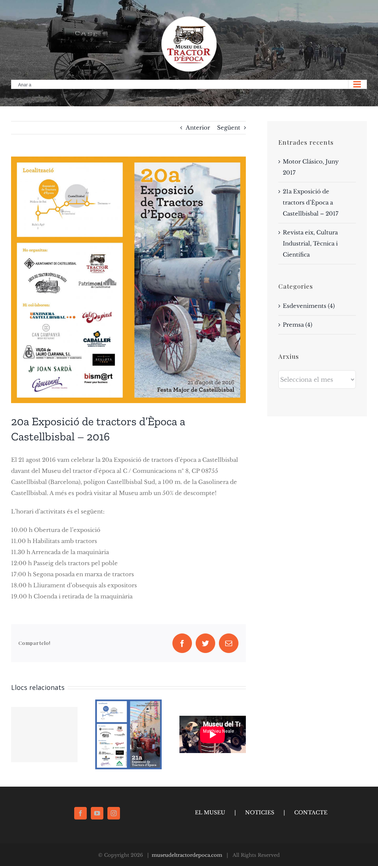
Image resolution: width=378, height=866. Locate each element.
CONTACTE (310, 812)
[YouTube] (97, 813)
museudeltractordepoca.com (187, 855)
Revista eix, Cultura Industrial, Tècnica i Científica (310, 243)
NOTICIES (259, 812)
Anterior (198, 127)
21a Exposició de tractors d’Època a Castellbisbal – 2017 (311, 202)
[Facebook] (80, 813)
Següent (228, 127)
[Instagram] (113, 813)
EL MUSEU (210, 812)
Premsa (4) (297, 324)
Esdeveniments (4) (309, 305)
